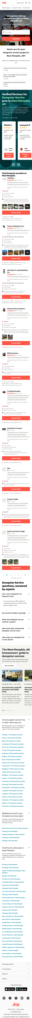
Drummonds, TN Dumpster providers (13, 787)
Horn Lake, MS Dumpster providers (13, 747)
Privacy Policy (20, 1009)
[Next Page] (29, 575)
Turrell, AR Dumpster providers (11, 750)
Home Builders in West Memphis (12, 953)
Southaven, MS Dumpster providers (13, 753)
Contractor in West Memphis (10, 837)
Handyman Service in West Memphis (13, 907)
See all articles (9, 666)
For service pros (6, 969)
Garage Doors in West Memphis (11, 922)
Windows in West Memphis (10, 950)
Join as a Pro (20, 3)
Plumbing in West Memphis (10, 867)
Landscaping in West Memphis (11, 938)
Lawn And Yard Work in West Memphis (14, 891)
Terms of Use (11, 1009)
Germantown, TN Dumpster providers (13, 766)
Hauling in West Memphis (10, 831)
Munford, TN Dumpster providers (12, 797)
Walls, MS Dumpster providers (11, 741)
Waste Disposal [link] (6, 8)
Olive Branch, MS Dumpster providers (13, 781)
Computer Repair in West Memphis (12, 925)
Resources (5, 974)
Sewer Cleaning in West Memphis (12, 941)
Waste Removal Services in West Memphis (15, 828)
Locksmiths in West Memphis (11, 901)
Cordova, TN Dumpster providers (12, 778)
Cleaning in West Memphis (10, 888)
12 (25, 575)
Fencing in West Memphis (10, 864)
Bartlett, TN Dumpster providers (12, 756)
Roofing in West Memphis (10, 841)
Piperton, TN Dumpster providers (12, 803)
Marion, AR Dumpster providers (12, 738)
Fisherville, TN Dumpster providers (13, 806)
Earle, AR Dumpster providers (11, 759)
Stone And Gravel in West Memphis (13, 916)
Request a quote (9, 155)
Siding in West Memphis (9, 876)
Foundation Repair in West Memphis (13, 882)
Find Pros (16, 39)
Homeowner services (7, 964)
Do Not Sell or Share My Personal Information (16, 1014)
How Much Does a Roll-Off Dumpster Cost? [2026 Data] (11, 689)
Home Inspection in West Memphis (12, 935)
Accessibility (16, 1012)
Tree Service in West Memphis (11, 879)
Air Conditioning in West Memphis (12, 932)
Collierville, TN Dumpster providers (13, 800)
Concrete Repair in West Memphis (12, 904)
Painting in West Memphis (10, 913)
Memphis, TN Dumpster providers (12, 735)
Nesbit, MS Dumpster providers (11, 772)
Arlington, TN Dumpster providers (12, 794)
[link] (6, 149)
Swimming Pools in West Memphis (12, 957)
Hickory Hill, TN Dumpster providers (13, 763)
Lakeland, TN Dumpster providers (12, 791)
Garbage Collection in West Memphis (13, 834)
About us (4, 979)
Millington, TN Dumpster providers (12, 775)
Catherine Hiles (7, 684)
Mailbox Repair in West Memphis (12, 929)
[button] (4, 206)
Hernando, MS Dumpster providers (12, 784)
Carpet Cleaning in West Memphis (12, 944)
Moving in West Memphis (9, 910)
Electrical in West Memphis (10, 885)
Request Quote (16, 212)
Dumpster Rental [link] (16, 8)
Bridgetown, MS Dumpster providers (13, 769)
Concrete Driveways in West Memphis (13, 898)
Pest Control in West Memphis (11, 919)
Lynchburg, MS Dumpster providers (13, 744)
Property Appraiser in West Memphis (13, 947)
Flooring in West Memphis (10, 894)
